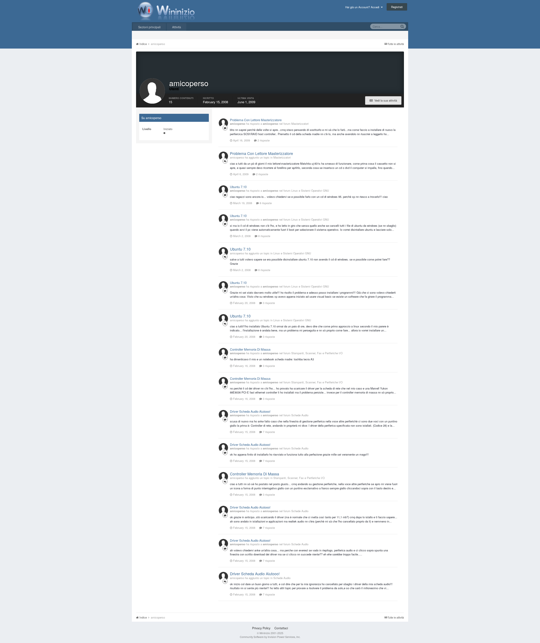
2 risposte (263, 140)
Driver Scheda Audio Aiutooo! (250, 411)
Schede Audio (299, 415)
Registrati (397, 7)
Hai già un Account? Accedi (363, 7)
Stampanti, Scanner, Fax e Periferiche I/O (317, 353)
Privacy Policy (261, 628)
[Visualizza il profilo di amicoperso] (223, 123)
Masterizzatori (300, 124)
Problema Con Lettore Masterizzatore (256, 120)
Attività (176, 27)
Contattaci (281, 628)
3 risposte (268, 303)
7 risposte (268, 432)
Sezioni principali (149, 27)
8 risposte (265, 203)
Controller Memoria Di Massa (250, 349)
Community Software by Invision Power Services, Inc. (270, 637)
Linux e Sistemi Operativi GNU (310, 191)
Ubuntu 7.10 (238, 186)
